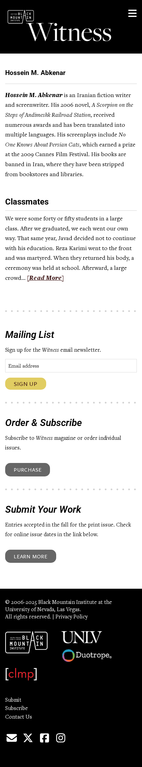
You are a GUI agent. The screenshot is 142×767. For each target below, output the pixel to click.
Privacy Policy (71, 617)
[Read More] (45, 278)
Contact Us (18, 717)
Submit (13, 700)
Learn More (31, 556)
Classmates (27, 202)
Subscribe (16, 708)
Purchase (27, 469)
